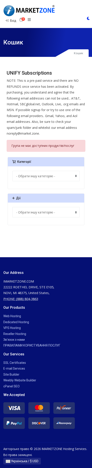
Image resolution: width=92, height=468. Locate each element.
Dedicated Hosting (16, 322)
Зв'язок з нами (14, 339)
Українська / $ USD (24, 461)
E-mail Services (14, 368)
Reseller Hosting (14, 334)
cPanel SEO (11, 386)
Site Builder (11, 374)
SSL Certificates (14, 362)
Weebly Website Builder (19, 380)
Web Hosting (12, 316)
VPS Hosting (12, 328)
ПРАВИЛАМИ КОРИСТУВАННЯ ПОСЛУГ (31, 345)
